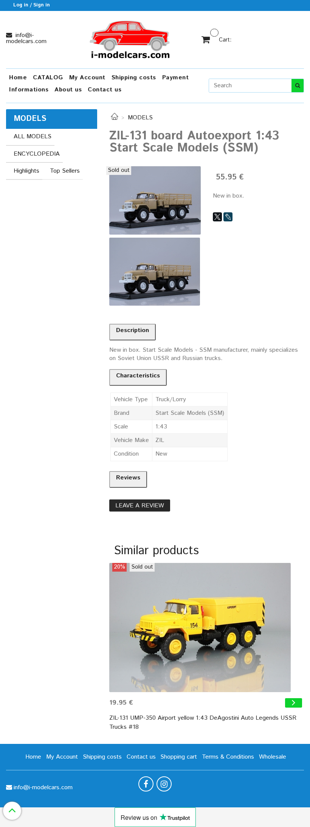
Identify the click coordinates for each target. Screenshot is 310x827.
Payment (175, 77)
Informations (28, 89)
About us (68, 89)
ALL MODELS (32, 136)
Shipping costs (134, 77)
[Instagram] (164, 783)
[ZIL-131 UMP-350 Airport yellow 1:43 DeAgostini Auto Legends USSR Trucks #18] (206, 627)
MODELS (140, 117)
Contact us (104, 89)
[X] (217, 216)
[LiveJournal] (227, 216)
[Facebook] (145, 783)
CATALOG (48, 77)
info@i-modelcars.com (26, 38)
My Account (87, 77)
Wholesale (272, 757)
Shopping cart (178, 757)
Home (18, 77)
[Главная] (114, 117)
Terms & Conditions (228, 757)
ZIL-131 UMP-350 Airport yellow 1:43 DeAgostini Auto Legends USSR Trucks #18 (202, 722)
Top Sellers (65, 171)
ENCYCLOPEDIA (37, 154)
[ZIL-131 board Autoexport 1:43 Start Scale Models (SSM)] (154, 200)
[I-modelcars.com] (130, 37)
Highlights (26, 171)
